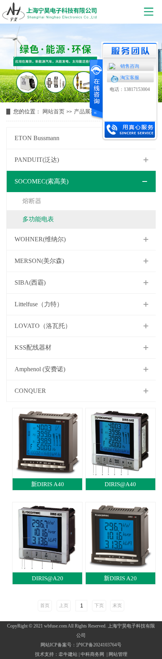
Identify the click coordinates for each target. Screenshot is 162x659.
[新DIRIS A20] (120, 537)
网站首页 (53, 112)
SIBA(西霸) (30, 282)
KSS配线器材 (33, 347)
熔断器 (31, 201)
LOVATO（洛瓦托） (43, 325)
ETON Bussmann (37, 138)
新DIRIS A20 (120, 578)
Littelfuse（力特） (39, 304)
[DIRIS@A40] (120, 443)
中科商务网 (92, 654)
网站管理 (118, 654)
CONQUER (30, 390)
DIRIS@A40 (120, 484)
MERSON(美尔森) (39, 260)
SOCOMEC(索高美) (41, 181)
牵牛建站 (68, 654)
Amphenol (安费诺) (40, 369)
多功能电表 (38, 219)
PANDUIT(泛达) (37, 159)
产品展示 (85, 112)
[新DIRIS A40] (47, 443)
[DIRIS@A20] (47, 537)
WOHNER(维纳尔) (40, 239)
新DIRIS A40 (47, 484)
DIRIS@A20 (47, 578)
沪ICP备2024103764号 (99, 645)
